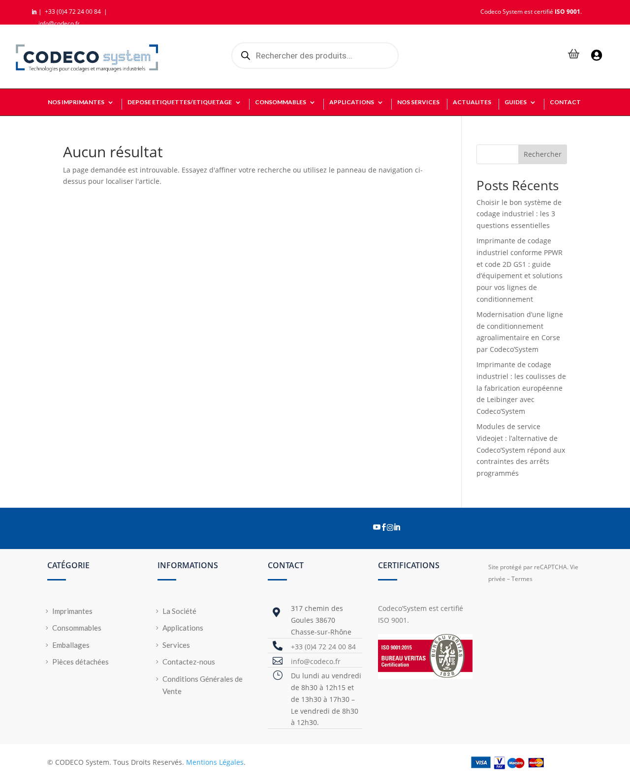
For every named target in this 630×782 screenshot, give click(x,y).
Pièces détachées (80, 661)
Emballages (71, 644)
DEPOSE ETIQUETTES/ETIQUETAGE (179, 102)
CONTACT (565, 102)
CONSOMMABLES (280, 102)
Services (176, 644)
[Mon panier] (574, 54)
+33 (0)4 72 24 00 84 (73, 11)
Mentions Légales (215, 762)
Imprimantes (72, 611)
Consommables (76, 627)
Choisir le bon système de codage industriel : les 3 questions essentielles (519, 214)
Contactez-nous (188, 661)
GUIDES (515, 102)
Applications (182, 627)
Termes (522, 579)
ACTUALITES (472, 102)
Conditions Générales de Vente (202, 685)
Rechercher (543, 154)
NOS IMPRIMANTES (76, 102)
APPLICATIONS (351, 102)
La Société (179, 611)
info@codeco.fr (59, 23)
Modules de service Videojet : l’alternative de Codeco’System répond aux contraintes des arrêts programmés (520, 450)
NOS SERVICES (418, 102)
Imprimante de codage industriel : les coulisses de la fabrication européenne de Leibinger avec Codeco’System (521, 388)
